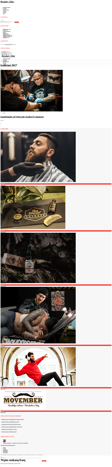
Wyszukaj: (2, 20)
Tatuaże (4, 11)
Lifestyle (4, 12)
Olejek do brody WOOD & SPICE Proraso (11, 424)
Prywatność (5, 452)
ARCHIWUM (2, 44)
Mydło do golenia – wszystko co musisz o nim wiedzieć (15, 443)
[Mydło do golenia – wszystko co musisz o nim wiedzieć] (4, 441)
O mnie (4, 448)
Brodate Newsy (6, 9)
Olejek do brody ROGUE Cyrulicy (9, 429)
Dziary (4, 30)
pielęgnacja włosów (7, 36)
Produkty (5, 8)
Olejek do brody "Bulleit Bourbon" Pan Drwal (12, 426)
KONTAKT (5, 451)
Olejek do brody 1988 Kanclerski (9, 431)
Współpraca (5, 450)
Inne (4, 13)
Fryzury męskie (6, 31)
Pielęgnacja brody (6, 7)
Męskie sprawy (6, 34)
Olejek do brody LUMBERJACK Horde (10, 421)
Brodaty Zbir (7, 1)
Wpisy (4, 447)
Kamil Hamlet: (22, 117)
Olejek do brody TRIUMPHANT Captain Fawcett (13, 419)
